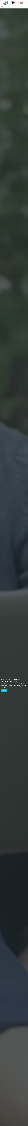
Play (4, 690)
